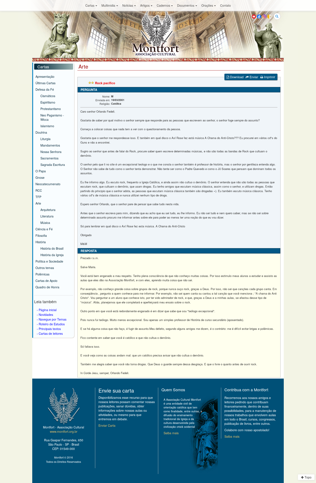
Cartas (89, 5)
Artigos (145, 5)
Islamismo (47, 126)
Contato (225, 5)
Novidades (46, 314)
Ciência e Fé (44, 229)
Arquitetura (47, 210)
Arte (38, 203)
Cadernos (163, 5)
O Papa (40, 171)
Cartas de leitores (51, 333)
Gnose (39, 177)
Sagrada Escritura (52, 164)
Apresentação (44, 76)
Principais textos (50, 329)
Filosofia (41, 235)
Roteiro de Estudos (52, 324)
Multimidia (108, 5)
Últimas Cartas (45, 83)
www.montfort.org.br (63, 431)
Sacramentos (49, 158)
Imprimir (269, 77)
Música (45, 222)
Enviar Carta (106, 425)
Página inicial (48, 310)
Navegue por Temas (52, 319)
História (40, 242)
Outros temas (44, 268)
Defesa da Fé (44, 89)
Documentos (185, 5)
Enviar (253, 77)
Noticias (127, 5)
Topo (307, 477)
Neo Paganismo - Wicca (52, 117)
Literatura (47, 216)
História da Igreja (52, 255)
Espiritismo (47, 102)
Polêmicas (42, 274)
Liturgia (45, 139)
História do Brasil (51, 248)
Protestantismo (50, 109)
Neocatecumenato (47, 184)
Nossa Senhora (50, 152)
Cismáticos (47, 96)
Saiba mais (171, 433)
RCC (38, 190)
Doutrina (41, 132)
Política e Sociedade (49, 261)
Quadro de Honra (47, 287)
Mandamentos (50, 145)
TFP (38, 197)
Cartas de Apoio (46, 280)
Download (236, 77)
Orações (207, 5)
